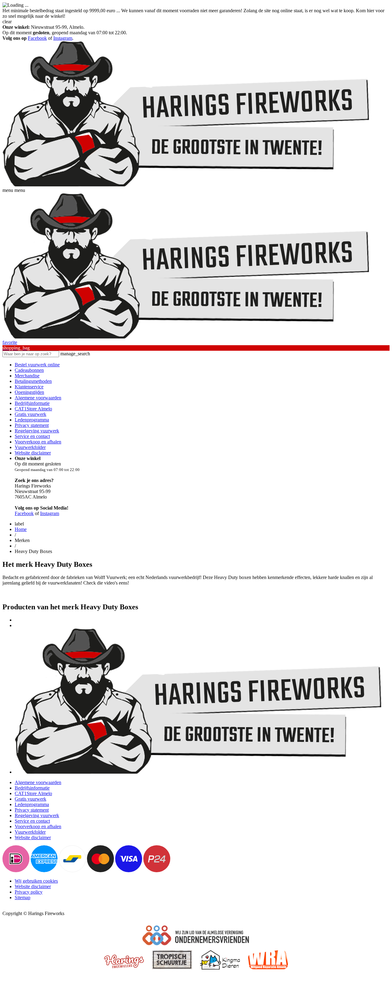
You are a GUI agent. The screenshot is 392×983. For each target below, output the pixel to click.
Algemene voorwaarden (38, 397)
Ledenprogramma (32, 419)
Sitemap (22, 897)
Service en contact (32, 436)
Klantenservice (29, 386)
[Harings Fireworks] (186, 184)
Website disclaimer (33, 452)
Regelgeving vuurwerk (37, 430)
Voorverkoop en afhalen (38, 441)
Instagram (62, 38)
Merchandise (27, 375)
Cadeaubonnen (29, 370)
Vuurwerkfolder (30, 447)
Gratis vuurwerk (30, 414)
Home (21, 529)
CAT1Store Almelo (33, 408)
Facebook (37, 38)
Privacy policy (29, 892)
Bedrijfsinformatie (32, 403)
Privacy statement (32, 425)
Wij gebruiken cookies (36, 881)
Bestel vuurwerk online (37, 364)
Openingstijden (29, 392)
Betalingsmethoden (33, 381)
